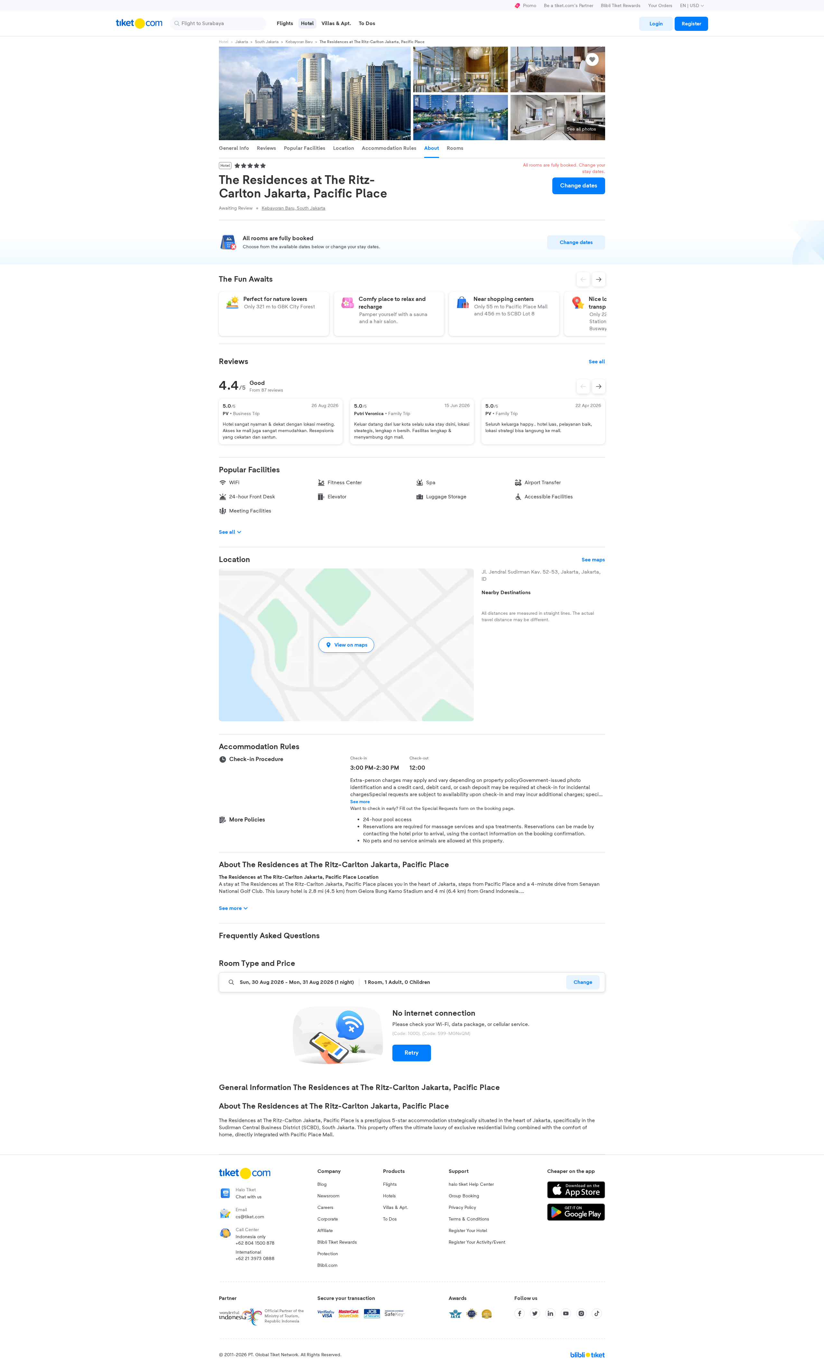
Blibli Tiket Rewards (621, 6)
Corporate (327, 1219)
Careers (325, 1208)
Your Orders (660, 6)
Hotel (223, 41)
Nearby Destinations (506, 592)
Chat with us (249, 1197)
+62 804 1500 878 (255, 1243)
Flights (390, 1184)
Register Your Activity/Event (477, 1242)
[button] (346, 644)
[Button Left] (583, 386)
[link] (656, 24)
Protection (327, 1254)
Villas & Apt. (395, 1208)
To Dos (390, 1219)
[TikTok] (597, 1313)
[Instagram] (581, 1313)
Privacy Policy (462, 1208)
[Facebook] (519, 1313)
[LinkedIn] (550, 1313)
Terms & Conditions (469, 1219)
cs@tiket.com (250, 1217)
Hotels (389, 1196)
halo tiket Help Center (471, 1184)
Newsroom (328, 1196)
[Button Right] (598, 386)
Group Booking (464, 1196)
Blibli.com (327, 1265)
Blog (322, 1184)
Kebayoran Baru (299, 41)
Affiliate (325, 1231)
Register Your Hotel (468, 1231)
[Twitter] (535, 1313)
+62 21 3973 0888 (255, 1259)
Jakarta (241, 41)
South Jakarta (266, 41)
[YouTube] (566, 1313)
